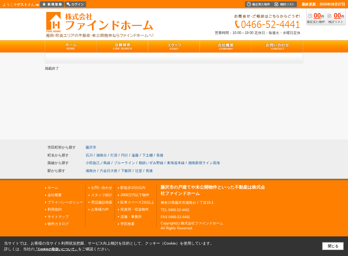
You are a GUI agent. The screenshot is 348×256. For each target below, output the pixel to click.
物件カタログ (58, 224)
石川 (89, 155)
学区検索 (127, 224)
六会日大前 (108, 171)
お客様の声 (100, 209)
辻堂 (138, 171)
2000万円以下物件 (134, 195)
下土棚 (147, 155)
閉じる (333, 246)
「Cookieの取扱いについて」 (56, 249)
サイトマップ (58, 217)
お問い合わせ (101, 188)
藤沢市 (91, 147)
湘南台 (101, 155)
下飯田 (126, 171)
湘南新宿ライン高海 (204, 163)
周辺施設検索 (101, 202)
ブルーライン (124, 163)
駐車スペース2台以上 (137, 202)
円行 (124, 155)
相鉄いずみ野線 (151, 163)
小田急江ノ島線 (98, 163)
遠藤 (135, 155)
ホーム (53, 188)
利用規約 (55, 209)
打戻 (113, 155)
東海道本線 (176, 163)
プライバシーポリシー (65, 202)
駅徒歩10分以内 (132, 188)
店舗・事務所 (131, 217)
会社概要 (55, 195)
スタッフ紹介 (101, 195)
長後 (159, 155)
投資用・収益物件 (134, 209)
